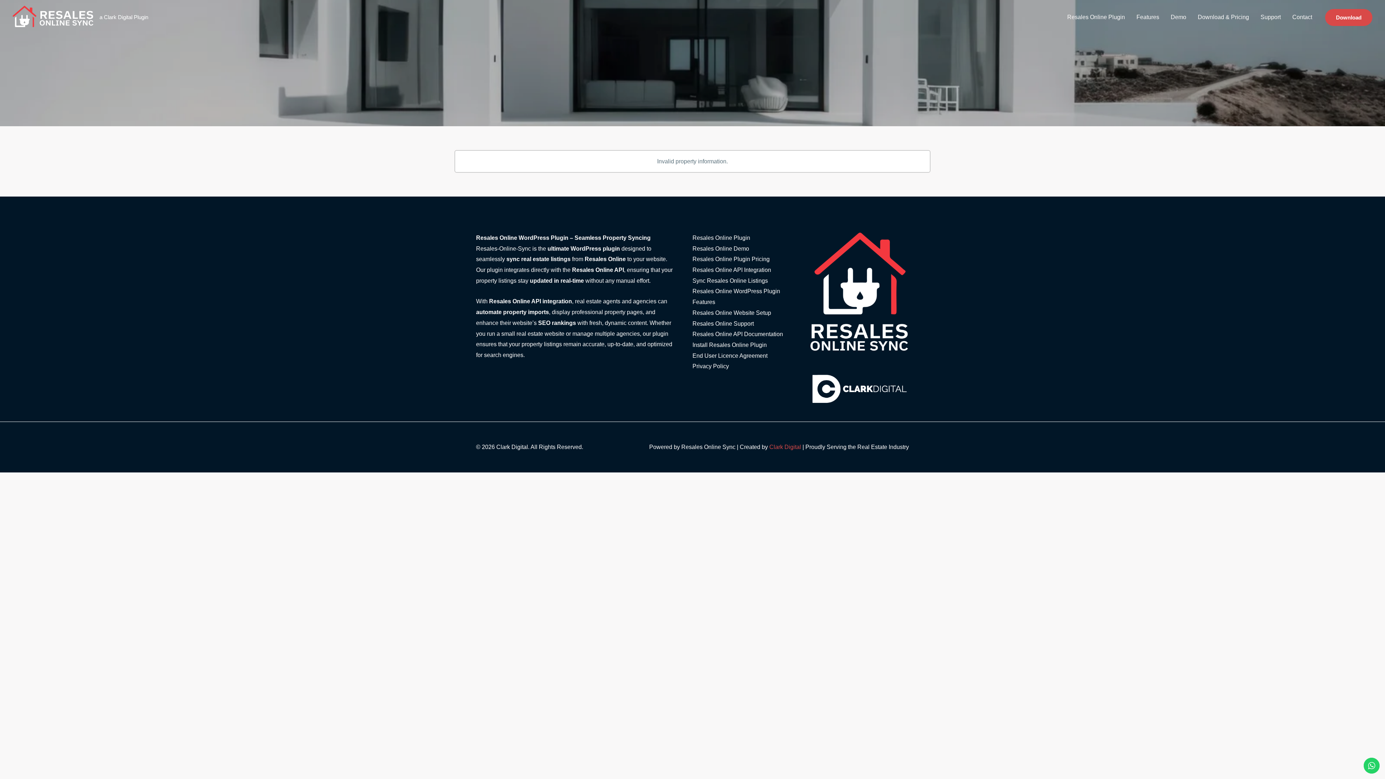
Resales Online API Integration (731, 270)
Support (1271, 17)
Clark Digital (785, 447)
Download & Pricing (1223, 17)
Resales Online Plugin (1096, 17)
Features (1147, 17)
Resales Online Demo (720, 249)
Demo (1178, 17)
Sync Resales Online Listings (730, 281)
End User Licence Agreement (730, 356)
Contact (1302, 17)
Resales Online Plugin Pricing (731, 259)
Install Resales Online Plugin (729, 345)
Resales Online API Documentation (737, 334)
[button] (1348, 17)
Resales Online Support (723, 324)
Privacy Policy (710, 366)
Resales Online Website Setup (731, 313)
